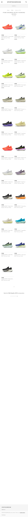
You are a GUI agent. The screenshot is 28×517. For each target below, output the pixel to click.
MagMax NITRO (18, 10)
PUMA (12, 10)
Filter (14, 5)
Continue (3, 514)
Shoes (8, 10)
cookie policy (22, 512)
